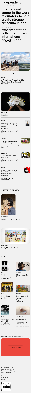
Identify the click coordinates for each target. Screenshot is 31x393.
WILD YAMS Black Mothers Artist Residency (9, 142)
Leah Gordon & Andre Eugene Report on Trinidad (22, 299)
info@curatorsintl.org (8, 371)
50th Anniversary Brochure (6, 277)
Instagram (4, 377)
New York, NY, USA (7, 179)
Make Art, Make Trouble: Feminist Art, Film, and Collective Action (9, 171)
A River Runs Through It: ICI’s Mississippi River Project (12, 81)
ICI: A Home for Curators (22, 276)
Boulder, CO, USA (22, 327)
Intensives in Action (6, 297)
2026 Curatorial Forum (8, 155)
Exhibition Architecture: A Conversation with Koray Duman (9, 124)
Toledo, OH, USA (22, 323)
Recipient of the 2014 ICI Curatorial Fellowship (7, 322)
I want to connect (15, 347)
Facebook (4, 376)
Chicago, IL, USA (9, 132)
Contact (3, 379)
